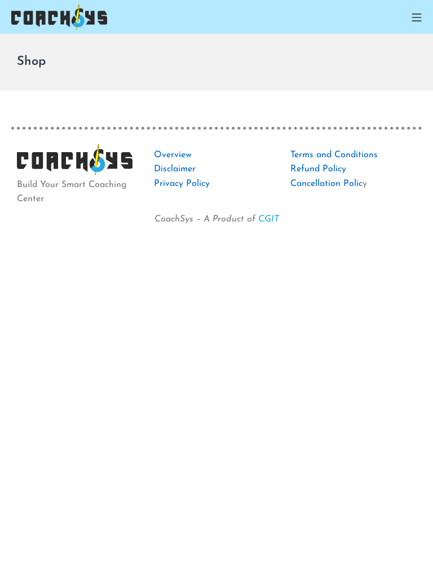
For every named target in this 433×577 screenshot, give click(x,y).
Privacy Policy (182, 183)
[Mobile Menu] (417, 17)
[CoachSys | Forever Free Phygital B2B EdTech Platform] (59, 17)
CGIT (268, 219)
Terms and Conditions (334, 154)
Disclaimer (175, 169)
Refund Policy (318, 169)
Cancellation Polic (326, 183)
